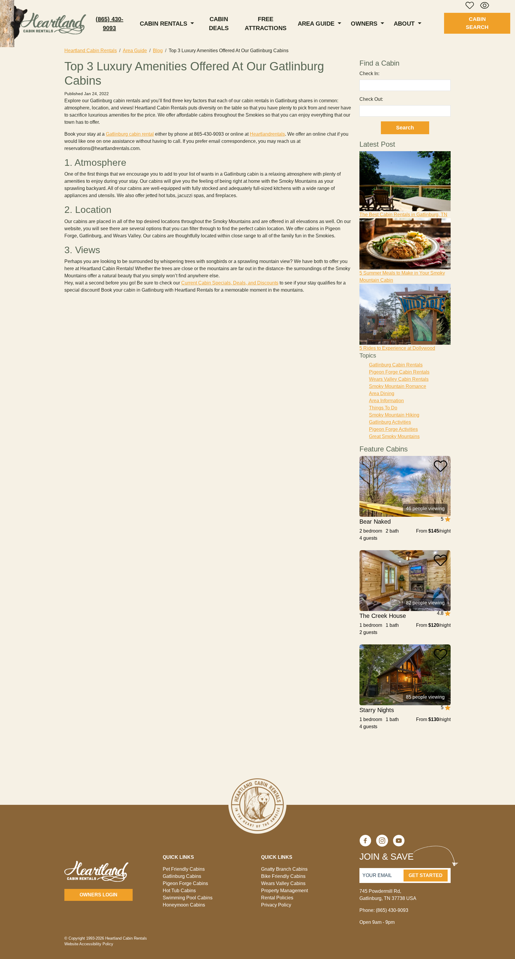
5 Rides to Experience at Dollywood (397, 348)
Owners (365, 23)
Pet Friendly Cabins (184, 869)
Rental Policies (277, 897)
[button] (469, 5)
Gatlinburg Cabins (182, 876)
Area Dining (381, 393)
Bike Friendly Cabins (283, 876)
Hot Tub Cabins (179, 890)
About (405, 23)
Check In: (369, 73)
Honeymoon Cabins (184, 904)
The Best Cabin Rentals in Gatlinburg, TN (403, 214)
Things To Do (383, 407)
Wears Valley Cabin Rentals (399, 379)
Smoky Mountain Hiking (394, 414)
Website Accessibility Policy (88, 944)
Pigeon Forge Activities (393, 429)
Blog (158, 50)
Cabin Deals (219, 23)
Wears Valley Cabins (283, 883)
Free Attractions (265, 23)
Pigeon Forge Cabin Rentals (399, 372)
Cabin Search (477, 23)
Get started (426, 875)
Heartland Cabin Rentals (90, 50)
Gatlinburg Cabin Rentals (396, 364)
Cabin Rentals (164, 23)
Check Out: (371, 99)
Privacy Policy (276, 904)
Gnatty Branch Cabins (284, 869)
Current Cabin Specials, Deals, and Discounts (229, 282)
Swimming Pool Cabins (187, 897)
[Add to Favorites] (440, 466)
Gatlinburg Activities (390, 422)
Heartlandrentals (267, 134)
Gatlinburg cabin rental (130, 134)
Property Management (284, 890)
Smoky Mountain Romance (397, 386)
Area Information (386, 400)
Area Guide (317, 23)
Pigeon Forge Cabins (185, 883)
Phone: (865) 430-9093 (383, 910)
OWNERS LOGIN (98, 894)
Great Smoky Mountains (394, 436)
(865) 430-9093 (109, 23)
